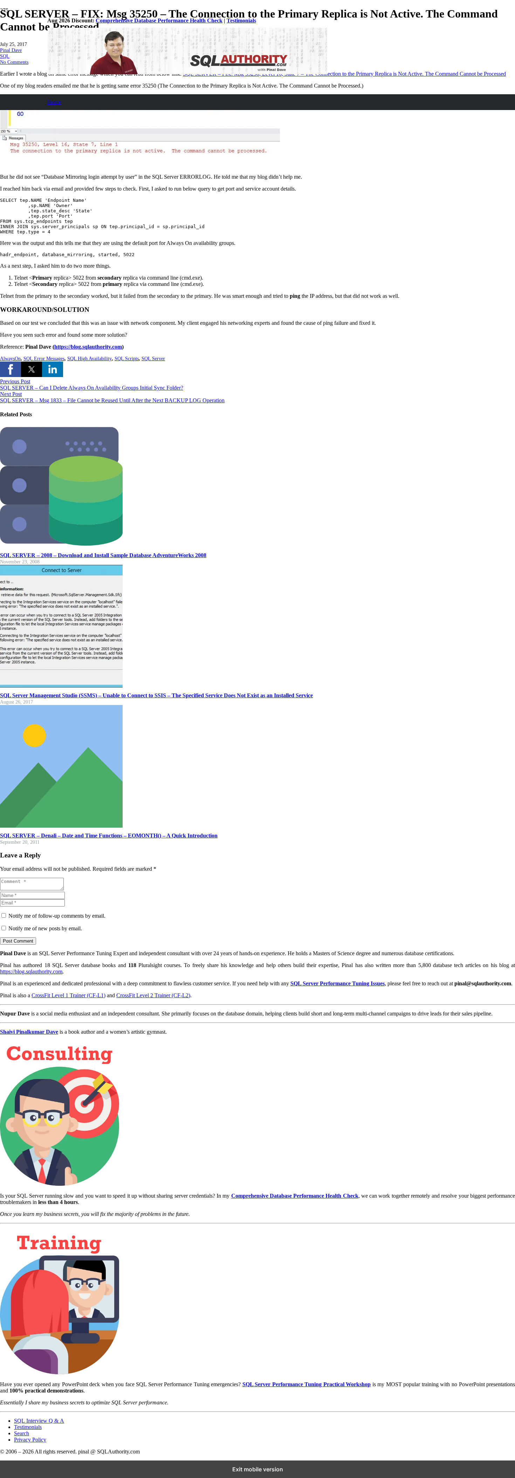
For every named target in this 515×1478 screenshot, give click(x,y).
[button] (10, 369)
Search (21, 1433)
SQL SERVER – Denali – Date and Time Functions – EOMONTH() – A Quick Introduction (109, 836)
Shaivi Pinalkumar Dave (29, 1032)
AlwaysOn (10, 358)
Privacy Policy (30, 1440)
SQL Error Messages (43, 358)
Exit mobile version (257, 1469)
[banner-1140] (187, 72)
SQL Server (153, 358)
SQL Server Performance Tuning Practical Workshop (306, 1384)
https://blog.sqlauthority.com (31, 971)
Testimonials (241, 20)
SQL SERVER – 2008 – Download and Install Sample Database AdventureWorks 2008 (103, 555)
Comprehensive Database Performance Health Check (159, 20)
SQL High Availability (89, 358)
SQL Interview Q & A (39, 1421)
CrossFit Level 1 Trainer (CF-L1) (68, 995)
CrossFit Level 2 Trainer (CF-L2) (153, 995)
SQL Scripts (127, 358)
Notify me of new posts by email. (45, 928)
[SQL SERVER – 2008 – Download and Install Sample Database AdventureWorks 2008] (61, 546)
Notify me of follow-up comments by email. (56, 916)
